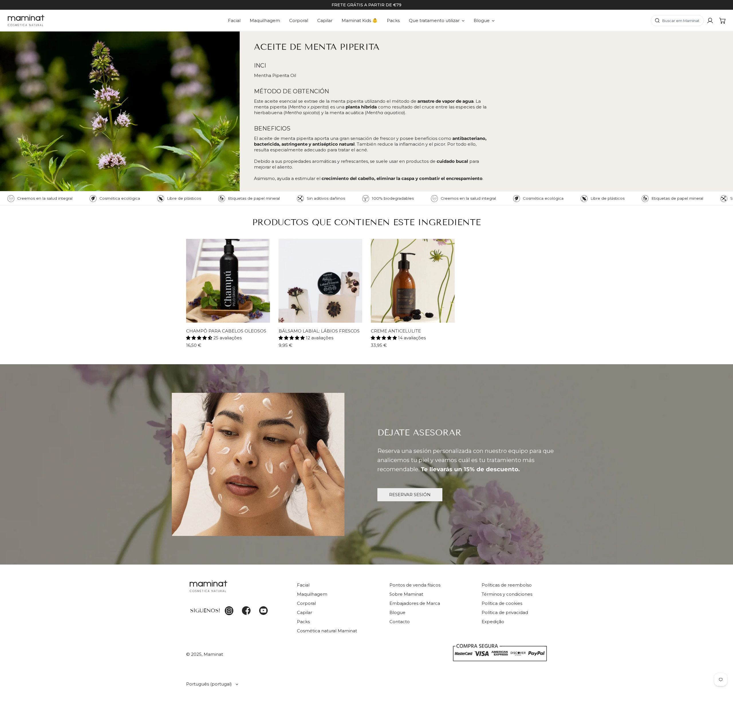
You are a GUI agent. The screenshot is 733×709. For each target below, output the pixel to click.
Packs (303, 621)
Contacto (399, 621)
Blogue (397, 612)
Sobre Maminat (406, 594)
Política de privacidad (505, 612)
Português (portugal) (209, 684)
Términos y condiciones (507, 594)
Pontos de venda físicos (414, 585)
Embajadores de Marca (414, 603)
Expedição (493, 621)
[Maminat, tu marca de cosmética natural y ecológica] (26, 20)
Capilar (304, 612)
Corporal (306, 603)
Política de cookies (502, 603)
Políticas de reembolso (507, 585)
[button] (722, 20)
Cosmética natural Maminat (327, 630)
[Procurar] (677, 20)
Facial (303, 585)
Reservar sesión (410, 494)
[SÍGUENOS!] (237, 590)
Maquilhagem (312, 594)
